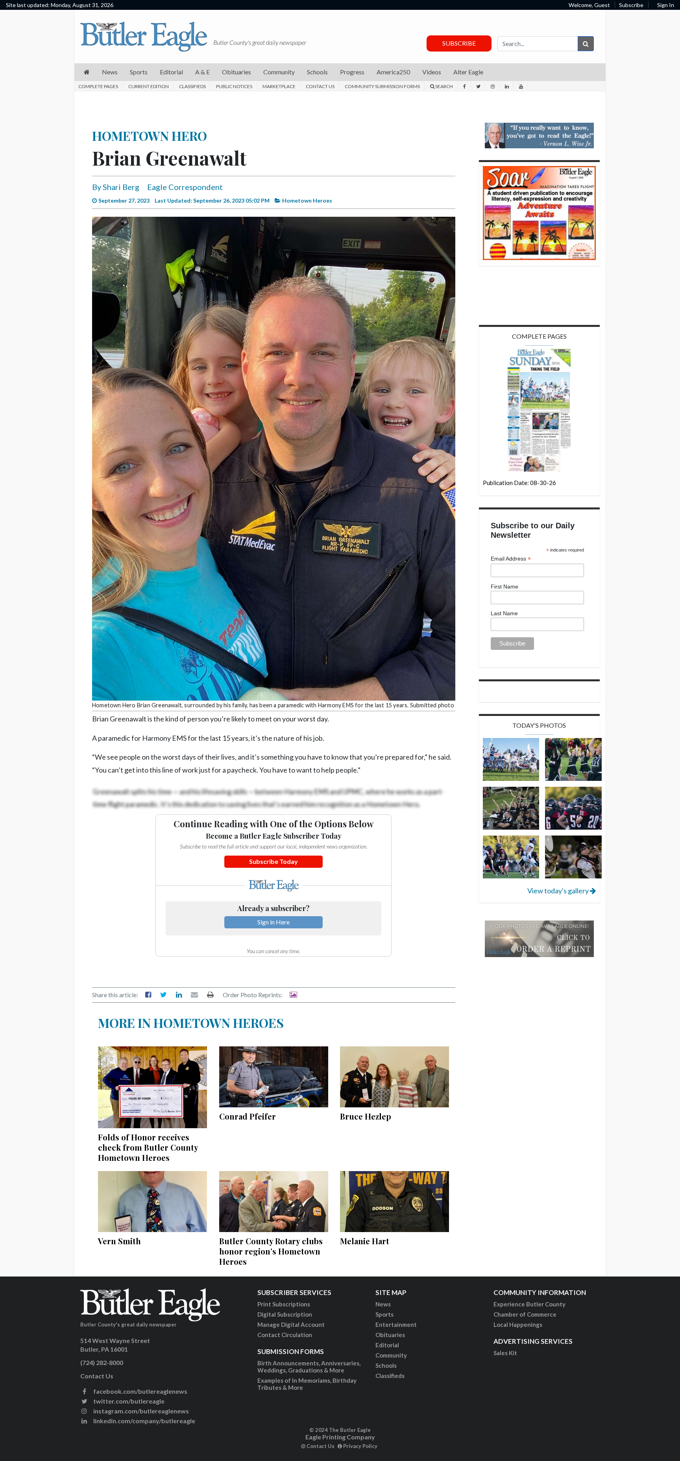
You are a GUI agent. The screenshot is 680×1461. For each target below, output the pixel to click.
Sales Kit (505, 1352)
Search (443, 86)
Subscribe (631, 5)
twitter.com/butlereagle (128, 1401)
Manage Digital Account (291, 1324)
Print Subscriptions (283, 1304)
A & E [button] (202, 72)
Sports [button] (139, 72)
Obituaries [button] (236, 72)
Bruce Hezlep (365, 1116)
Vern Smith (119, 1241)
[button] (87, 72)
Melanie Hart (364, 1241)
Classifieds (192, 86)
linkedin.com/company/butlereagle (143, 1420)
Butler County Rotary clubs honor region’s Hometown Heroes (271, 1251)
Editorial (387, 1344)
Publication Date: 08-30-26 (519, 482)
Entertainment (396, 1324)
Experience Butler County (529, 1304)
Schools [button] (317, 72)
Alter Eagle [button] (468, 72)
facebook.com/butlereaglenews (139, 1391)
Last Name (504, 613)
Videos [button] (431, 72)
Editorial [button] (171, 72)
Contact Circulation (284, 1334)
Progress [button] (352, 72)
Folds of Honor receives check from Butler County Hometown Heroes (148, 1147)
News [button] (110, 72)
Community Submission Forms (382, 86)
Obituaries (390, 1334)
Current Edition (148, 86)
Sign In (665, 5)
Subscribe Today (273, 861)
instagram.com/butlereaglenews (140, 1411)
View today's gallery (558, 890)
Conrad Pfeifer (247, 1116)
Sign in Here (273, 922)
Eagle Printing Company (340, 1437)
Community (391, 1355)
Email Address (511, 559)
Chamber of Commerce (524, 1314)
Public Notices (234, 86)
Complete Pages (98, 86)
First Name (504, 586)
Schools (386, 1365)
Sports (384, 1314)
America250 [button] (393, 72)
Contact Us (320, 86)
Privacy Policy (359, 1446)
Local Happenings (517, 1324)
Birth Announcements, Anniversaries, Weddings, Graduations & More (308, 1367)
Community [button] (279, 72)
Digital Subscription (284, 1314)
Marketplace (279, 86)
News (383, 1304)
